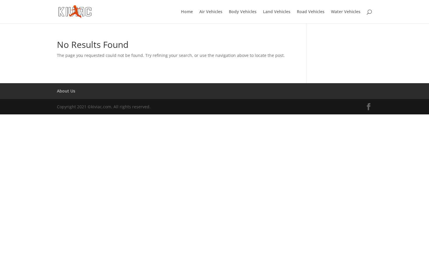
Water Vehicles (345, 12)
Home (187, 12)
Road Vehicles (311, 12)
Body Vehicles (243, 12)
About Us (66, 91)
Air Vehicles (210, 12)
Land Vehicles (276, 12)
